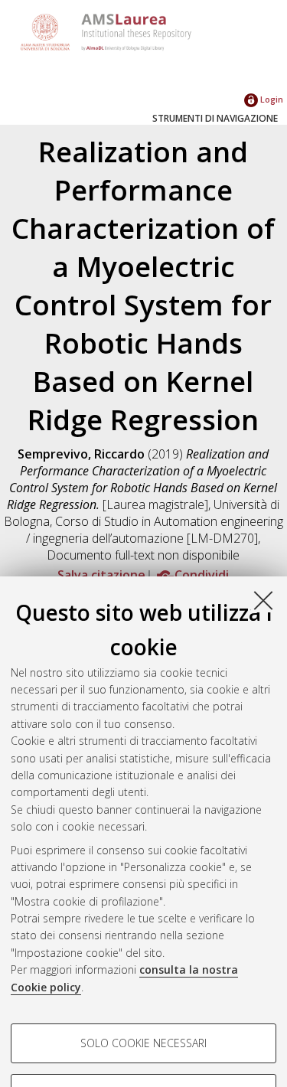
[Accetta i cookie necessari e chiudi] (263, 600)
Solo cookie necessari (143, 1043)
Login (270, 99)
